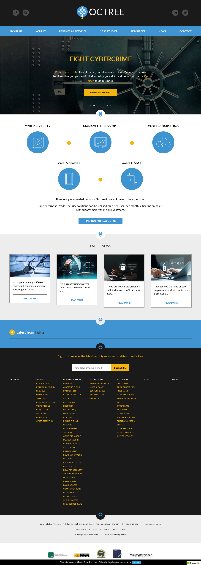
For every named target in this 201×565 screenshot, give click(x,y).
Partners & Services (72, 31)
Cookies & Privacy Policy (115, 534)
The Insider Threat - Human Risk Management (73, 477)
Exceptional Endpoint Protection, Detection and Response (70, 410)
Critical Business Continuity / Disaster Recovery (72, 466)
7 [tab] (110, 105)
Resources (138, 31)
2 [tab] (94, 105)
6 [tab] (106, 105)
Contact (185, 31)
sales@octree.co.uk (153, 524)
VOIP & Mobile (43, 406)
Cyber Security (44, 383)
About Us (15, 31)
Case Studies (108, 31)
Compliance (42, 409)
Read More (29, 298)
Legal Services (97, 390)
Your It (40, 379)
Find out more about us (100, 220)
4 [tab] (100, 105)
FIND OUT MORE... (100, 92)
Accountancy (97, 387)
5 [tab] (103, 105)
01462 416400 (132, 524)
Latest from (31, 332)
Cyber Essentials (44, 421)
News (162, 31)
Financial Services (99, 383)
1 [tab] (91, 105)
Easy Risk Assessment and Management (71, 387)
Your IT (41, 31)
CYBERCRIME (123, 406)
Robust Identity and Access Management (71, 447)
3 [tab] (97, 105)
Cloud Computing (45, 402)
